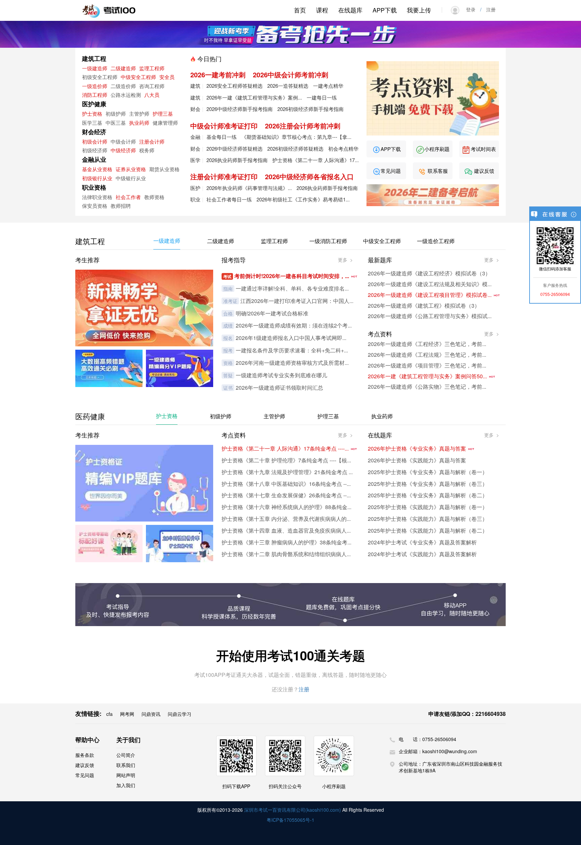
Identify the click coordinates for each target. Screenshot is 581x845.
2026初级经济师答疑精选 (295, 148)
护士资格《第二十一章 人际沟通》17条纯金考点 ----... (286, 448)
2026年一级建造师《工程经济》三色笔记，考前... (427, 344)
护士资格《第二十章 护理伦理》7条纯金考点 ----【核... (286, 460)
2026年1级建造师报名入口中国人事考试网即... (291, 338)
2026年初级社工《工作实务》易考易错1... (303, 199)
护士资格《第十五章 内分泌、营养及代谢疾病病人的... (286, 519)
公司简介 (125, 755)
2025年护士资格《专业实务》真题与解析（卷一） (428, 472)
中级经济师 (123, 150)
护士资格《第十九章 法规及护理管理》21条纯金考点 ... (287, 472)
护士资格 (92, 113)
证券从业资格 (131, 168)
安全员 (167, 76)
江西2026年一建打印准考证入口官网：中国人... (296, 301)
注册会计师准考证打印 (224, 176)
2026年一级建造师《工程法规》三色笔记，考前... (427, 354)
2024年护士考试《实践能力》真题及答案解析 (422, 554)
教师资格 (154, 196)
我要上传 (419, 9)
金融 (195, 136)
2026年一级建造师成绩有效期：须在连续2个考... (294, 325)
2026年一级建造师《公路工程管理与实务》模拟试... (430, 316)
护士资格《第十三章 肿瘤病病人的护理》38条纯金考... (286, 542)
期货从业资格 (164, 168)
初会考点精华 (343, 148)
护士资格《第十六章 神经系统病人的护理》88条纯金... (286, 507)
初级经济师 (94, 150)
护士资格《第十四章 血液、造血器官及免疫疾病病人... (286, 530)
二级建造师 (123, 68)
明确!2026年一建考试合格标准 (272, 313)
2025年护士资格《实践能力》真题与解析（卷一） (428, 507)
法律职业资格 (97, 196)
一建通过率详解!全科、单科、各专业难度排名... (292, 288)
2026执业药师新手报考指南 (237, 159)
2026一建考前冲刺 (217, 74)
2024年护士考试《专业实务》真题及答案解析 (422, 542)
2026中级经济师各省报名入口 (309, 176)
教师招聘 (121, 205)
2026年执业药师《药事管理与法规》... (249, 187)
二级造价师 (123, 85)
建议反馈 (483, 170)
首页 (300, 9)
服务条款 (84, 755)
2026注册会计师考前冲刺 (302, 125)
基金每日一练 (221, 136)
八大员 (151, 94)
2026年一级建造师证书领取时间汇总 (279, 387)
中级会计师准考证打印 (224, 125)
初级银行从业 (97, 178)
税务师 (146, 150)
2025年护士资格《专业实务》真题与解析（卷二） (428, 495)
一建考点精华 (328, 85)
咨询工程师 (151, 85)
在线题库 (350, 9)
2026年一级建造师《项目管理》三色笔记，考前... (427, 365)
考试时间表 (482, 148)
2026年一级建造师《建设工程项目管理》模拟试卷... (430, 295)
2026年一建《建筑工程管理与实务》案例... (254, 97)
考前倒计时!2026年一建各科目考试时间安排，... (292, 276)
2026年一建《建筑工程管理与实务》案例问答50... (428, 376)
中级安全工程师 (138, 76)
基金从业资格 (97, 168)
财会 (195, 108)
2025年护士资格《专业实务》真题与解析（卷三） (428, 484)
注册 (488, 9)
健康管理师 (165, 122)
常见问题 (391, 170)
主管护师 (139, 113)
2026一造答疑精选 (287, 85)
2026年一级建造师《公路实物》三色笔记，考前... (427, 386)
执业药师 (139, 122)
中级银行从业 (131, 178)
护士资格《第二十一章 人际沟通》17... (315, 159)
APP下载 (385, 9)
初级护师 (116, 113)
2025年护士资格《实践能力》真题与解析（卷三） (428, 519)
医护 (195, 187)
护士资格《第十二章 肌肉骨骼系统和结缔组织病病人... (286, 554)
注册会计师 (151, 141)
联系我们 (125, 765)
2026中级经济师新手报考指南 (239, 108)
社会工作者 (128, 196)
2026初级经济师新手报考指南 (310, 108)
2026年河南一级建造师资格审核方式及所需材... (292, 363)
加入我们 (125, 785)
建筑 (195, 85)
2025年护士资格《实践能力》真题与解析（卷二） (428, 530)
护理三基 (163, 113)
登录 (473, 9)
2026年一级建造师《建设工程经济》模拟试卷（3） (429, 273)
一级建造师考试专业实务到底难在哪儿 (281, 375)
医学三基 (92, 122)
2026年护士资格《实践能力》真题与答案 (417, 460)
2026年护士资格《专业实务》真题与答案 (417, 448)
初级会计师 (94, 141)
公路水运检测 (126, 94)
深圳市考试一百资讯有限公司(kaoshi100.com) (292, 809)
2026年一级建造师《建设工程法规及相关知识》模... (430, 284)
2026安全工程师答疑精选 (234, 85)
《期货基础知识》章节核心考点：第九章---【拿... (296, 136)
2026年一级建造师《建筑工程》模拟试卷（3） (424, 305)
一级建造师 (94, 68)
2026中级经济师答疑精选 (234, 148)
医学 (195, 159)
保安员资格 (94, 205)
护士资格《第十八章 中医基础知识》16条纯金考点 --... (286, 484)
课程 (322, 9)
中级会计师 (123, 141)
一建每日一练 (322, 97)
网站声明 (125, 775)
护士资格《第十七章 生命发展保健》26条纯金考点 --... (286, 495)
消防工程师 (94, 94)
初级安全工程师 (99, 76)
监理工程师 (151, 68)
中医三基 (116, 122)
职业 (195, 199)
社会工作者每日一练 (229, 199)
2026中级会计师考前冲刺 (290, 74)
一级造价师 (94, 85)
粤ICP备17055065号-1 (290, 819)
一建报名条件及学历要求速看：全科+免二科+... (292, 350)
